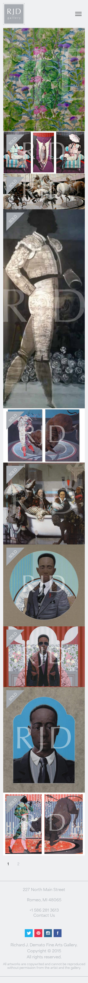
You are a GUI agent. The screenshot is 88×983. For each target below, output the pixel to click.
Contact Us (44, 916)
